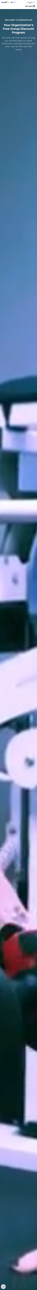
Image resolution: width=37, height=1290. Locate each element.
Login (30, 6)
